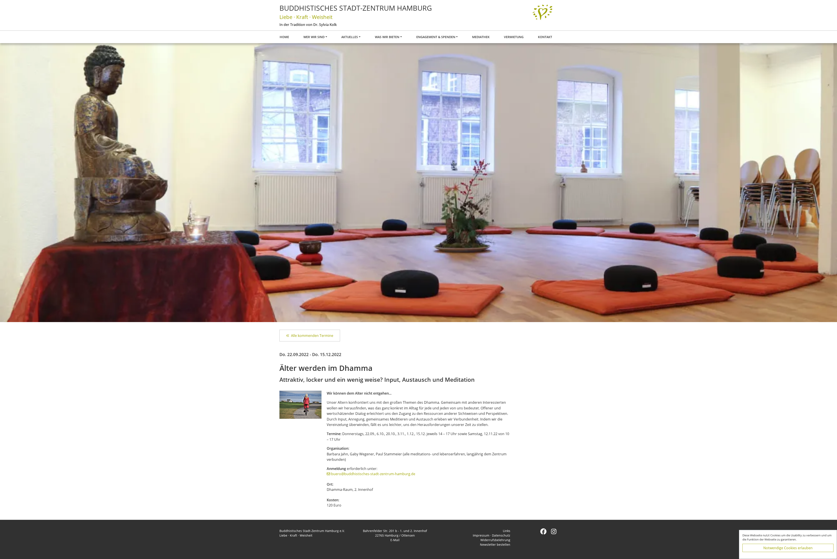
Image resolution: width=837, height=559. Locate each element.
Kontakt (545, 37)
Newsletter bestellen (495, 544)
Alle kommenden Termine (312, 335)
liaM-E (395, 540)
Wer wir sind (314, 37)
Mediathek (481, 37)
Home (284, 37)
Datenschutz (501, 535)
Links (506, 531)
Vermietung (514, 37)
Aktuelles (349, 37)
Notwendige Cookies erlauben (788, 547)
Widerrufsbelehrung (495, 540)
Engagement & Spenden (435, 37)
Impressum (481, 535)
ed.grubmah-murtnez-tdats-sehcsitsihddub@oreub (373, 473)
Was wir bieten (387, 37)
